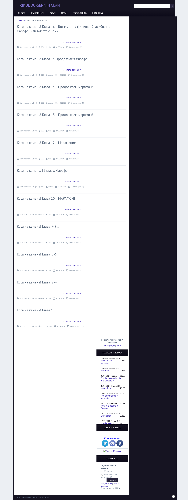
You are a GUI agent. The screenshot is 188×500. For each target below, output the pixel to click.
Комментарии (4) (75, 131)
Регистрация (109, 345)
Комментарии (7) (75, 298)
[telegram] (105, 446)
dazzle (50, 75)
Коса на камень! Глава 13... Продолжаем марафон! (55, 115)
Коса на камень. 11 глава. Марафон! (44, 170)
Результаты (106, 483)
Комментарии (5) (75, 47)
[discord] (112, 446)
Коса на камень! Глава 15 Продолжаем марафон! (54, 59)
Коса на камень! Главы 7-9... (38, 226)
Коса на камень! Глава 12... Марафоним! (47, 143)
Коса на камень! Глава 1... (36, 310)
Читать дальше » (73, 42)
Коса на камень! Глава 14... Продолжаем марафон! (55, 87)
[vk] (119, 446)
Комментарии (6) (75, 270)
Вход (118, 345)
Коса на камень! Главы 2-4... (38, 282)
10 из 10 (108, 471)
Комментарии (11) (77, 326)
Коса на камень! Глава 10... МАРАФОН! (46, 198)
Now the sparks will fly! (28, 47)
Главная (21, 20)
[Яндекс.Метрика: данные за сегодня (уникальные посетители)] (112, 451)
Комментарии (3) (77, 75)
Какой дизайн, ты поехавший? (110, 475)
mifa (49, 47)
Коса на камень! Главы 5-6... (38, 254)
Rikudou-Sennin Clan (40, 5)
